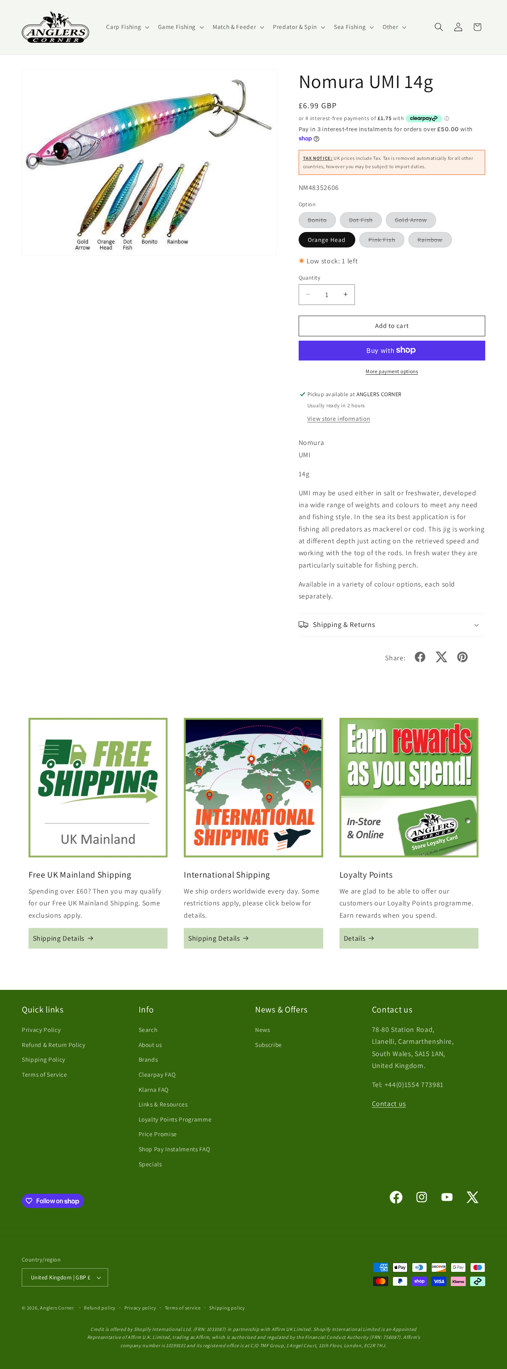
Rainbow (434, 241)
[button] (127, 27)
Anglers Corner (57, 1308)
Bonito (322, 221)
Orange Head (327, 239)
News (262, 1029)
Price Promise (158, 1134)
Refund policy (100, 1308)
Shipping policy (227, 1308)
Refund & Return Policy (54, 1045)
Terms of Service (44, 1074)
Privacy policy (140, 1308)
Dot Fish (365, 221)
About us (150, 1045)
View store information (338, 418)
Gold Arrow (415, 221)
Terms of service (183, 1308)
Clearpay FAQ (157, 1074)
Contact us (389, 1103)
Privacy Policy (41, 1029)
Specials (150, 1164)
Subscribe (268, 1045)
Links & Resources (163, 1104)
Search (148, 1029)
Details (355, 938)
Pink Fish (386, 241)
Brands (148, 1059)
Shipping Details (59, 938)
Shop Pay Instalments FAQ (174, 1149)
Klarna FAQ (154, 1089)
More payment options (392, 371)
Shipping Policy (43, 1059)
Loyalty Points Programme (175, 1119)
